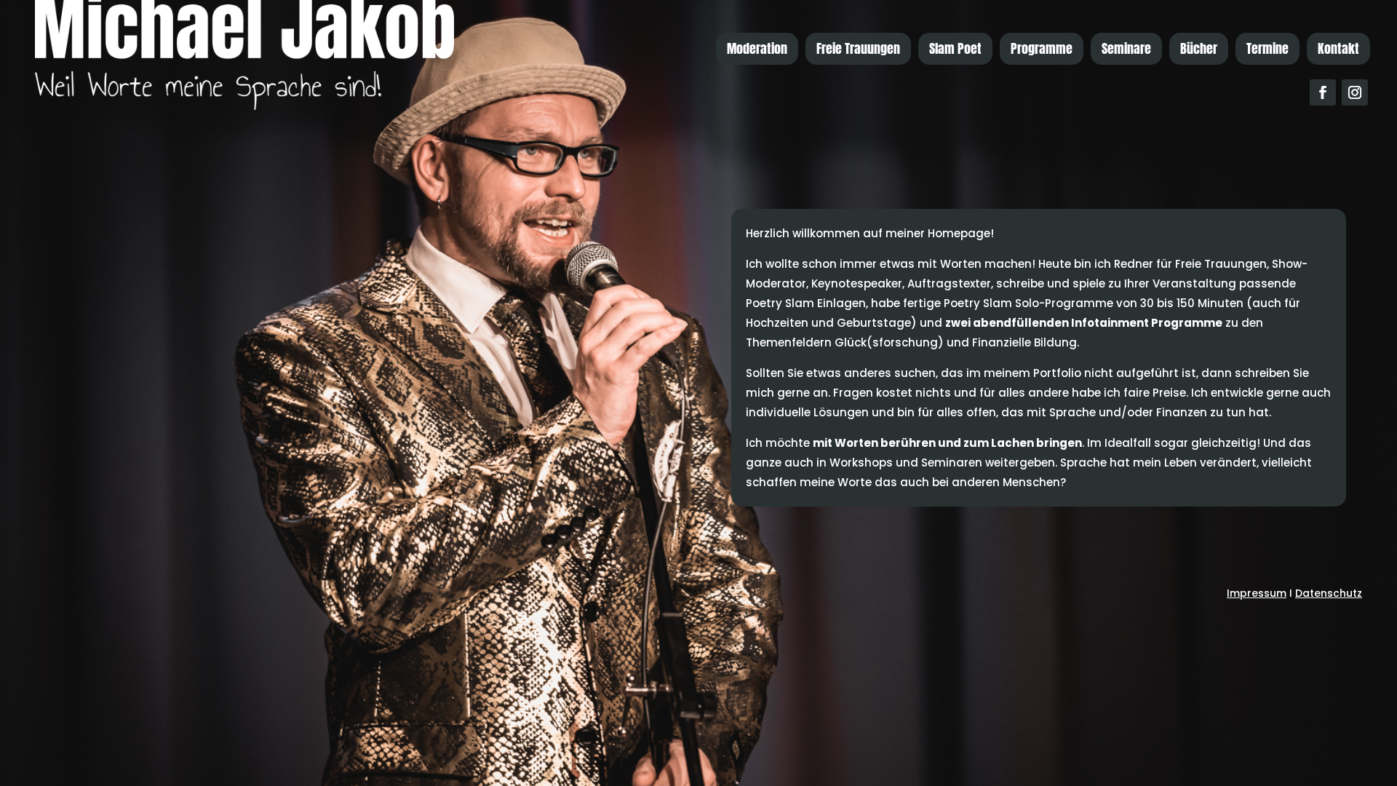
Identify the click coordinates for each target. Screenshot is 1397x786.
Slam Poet (955, 48)
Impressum (1256, 593)
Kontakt (1338, 48)
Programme (1041, 48)
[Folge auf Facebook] (1323, 92)
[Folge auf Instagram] (1355, 92)
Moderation (757, 48)
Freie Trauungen (858, 48)
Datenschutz (1328, 593)
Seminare (1126, 48)
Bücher (1198, 48)
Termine (1267, 48)
